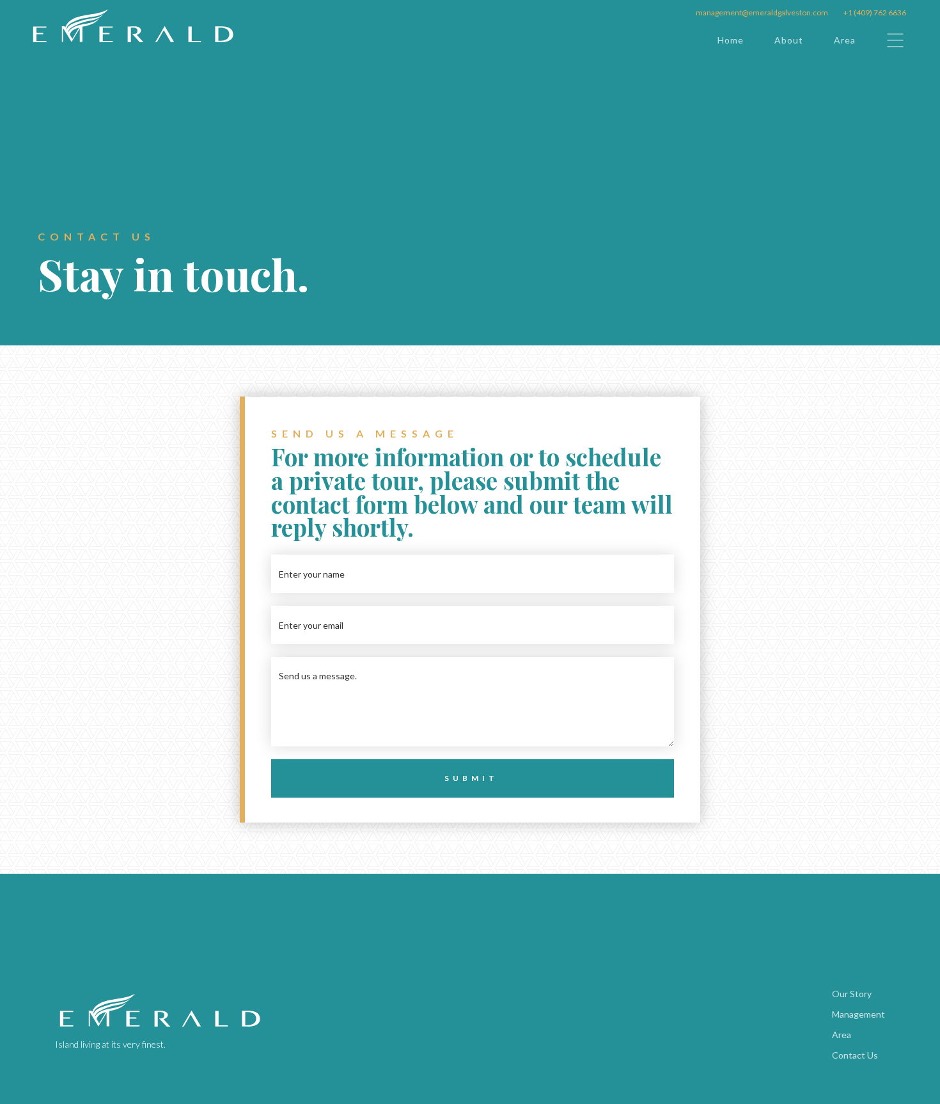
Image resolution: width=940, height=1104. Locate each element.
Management (858, 1014)
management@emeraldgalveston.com (762, 12)
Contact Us (855, 1055)
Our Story (852, 993)
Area (845, 40)
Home (730, 40)
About (788, 40)
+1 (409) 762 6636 (874, 12)
